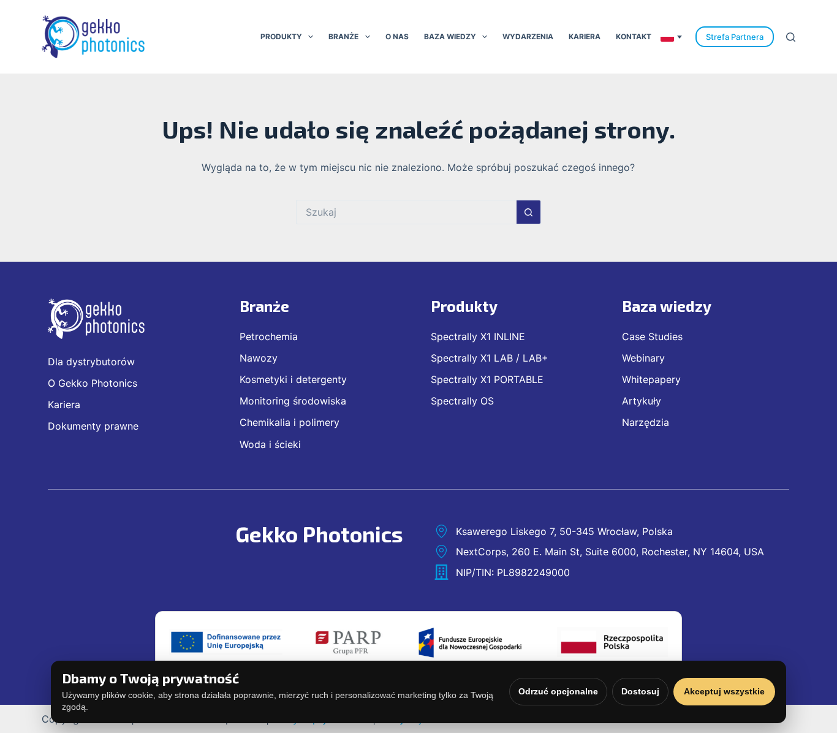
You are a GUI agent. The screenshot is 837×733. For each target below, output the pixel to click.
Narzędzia (645, 422)
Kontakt (633, 36)
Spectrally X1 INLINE (478, 336)
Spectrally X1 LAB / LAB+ (489, 358)
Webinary (643, 358)
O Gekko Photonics (92, 383)
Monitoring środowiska (293, 401)
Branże (343, 36)
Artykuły (641, 401)
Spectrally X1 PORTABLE (487, 379)
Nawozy (259, 358)
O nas (397, 36)
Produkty (281, 36)
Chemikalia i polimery (289, 422)
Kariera (584, 36)
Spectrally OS (462, 401)
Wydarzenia (527, 36)
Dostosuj (640, 691)
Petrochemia (269, 336)
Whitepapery (651, 379)
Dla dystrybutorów (91, 361)
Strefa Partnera (734, 37)
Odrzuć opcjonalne (558, 691)
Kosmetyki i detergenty (293, 379)
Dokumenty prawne (93, 426)
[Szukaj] (790, 37)
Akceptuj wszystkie (724, 691)
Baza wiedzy (450, 36)
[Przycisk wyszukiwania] (529, 212)
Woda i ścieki (270, 444)
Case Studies (652, 336)
